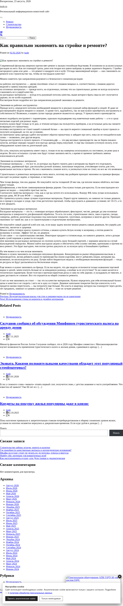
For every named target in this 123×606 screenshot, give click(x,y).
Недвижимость (13, 27)
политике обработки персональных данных (31, 593)
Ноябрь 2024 (12, 542)
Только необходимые (51, 598)
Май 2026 (11, 493)
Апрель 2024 (12, 561)
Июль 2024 (11, 553)
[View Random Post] (1, 32)
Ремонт (10, 21)
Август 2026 (12, 485)
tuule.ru (3, 6)
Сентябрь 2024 (13, 547)
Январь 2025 (12, 536)
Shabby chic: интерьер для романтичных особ (23, 455)
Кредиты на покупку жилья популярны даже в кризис (44, 404)
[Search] (1, 35)
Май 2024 (11, 558)
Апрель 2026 (12, 496)
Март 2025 (11, 531)
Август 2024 (12, 550)
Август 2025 (12, 518)
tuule (26, 52)
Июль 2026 (11, 488)
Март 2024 (11, 563)
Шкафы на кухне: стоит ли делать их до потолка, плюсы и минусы (34, 453)
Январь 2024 (12, 569)
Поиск (3, 428)
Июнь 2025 (11, 523)
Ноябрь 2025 (12, 509)
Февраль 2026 (13, 501)
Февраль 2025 (13, 534)
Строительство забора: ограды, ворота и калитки (25, 447)
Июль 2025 (11, 520)
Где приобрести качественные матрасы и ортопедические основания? (35, 450)
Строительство (13, 24)
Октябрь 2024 (13, 545)
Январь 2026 (12, 504)
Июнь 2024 (11, 555)
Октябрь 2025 (13, 512)
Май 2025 (11, 526)
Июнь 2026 (11, 491)
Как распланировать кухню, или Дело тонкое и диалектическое (32, 458)
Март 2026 (11, 499)
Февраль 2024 (13, 566)
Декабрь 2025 (13, 507)
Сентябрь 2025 (13, 515)
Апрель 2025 (12, 528)
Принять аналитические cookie (21, 598)
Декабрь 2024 (13, 539)
